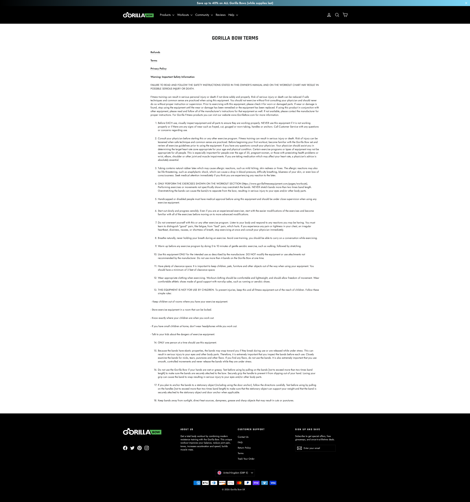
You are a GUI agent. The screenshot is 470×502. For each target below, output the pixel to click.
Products (165, 15)
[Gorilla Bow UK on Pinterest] (139, 448)
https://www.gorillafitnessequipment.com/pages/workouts (274, 183)
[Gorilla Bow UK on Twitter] (132, 448)
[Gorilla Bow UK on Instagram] (146, 448)
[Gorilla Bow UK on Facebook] (125, 448)
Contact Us (243, 437)
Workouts (183, 15)
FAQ (240, 442)
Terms (240, 453)
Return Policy (244, 447)
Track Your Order (246, 458)
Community (202, 15)
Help (231, 15)
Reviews (220, 15)
